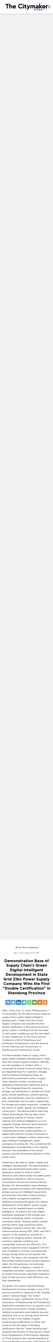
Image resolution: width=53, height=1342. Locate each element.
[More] (45, 1002)
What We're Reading (26, 948)
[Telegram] (23, 1002)
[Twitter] (13, 1002)
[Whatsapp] (29, 1002)
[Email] (34, 1002)
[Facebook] (8, 1002)
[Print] (39, 1002)
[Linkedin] (18, 1002)
